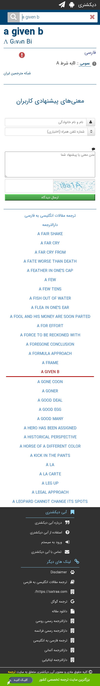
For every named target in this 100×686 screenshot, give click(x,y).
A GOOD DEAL (50, 400)
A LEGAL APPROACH (50, 492)
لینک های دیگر (59, 562)
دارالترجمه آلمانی (55, 650)
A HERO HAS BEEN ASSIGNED (50, 428)
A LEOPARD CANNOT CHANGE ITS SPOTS (50, 502)
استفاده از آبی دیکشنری (46, 532)
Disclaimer (59, 572)
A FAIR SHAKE (50, 234)
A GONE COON (50, 382)
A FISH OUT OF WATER (50, 298)
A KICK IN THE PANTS (50, 456)
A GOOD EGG (50, 410)
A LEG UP (50, 483)
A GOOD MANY (50, 419)
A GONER (50, 391)
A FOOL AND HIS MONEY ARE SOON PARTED (50, 317)
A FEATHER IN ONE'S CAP (50, 271)
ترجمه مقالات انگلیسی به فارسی (50, 215)
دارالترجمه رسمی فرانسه (50, 630)
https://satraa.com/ (51, 592)
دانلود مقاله (59, 611)
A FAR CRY (50, 243)
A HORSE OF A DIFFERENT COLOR (50, 446)
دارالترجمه (50, 225)
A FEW (50, 280)
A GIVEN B (50, 372)
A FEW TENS (50, 289)
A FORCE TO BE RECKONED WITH (50, 335)
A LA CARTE (50, 474)
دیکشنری (86, 5)
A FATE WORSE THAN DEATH (50, 261)
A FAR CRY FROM (50, 252)
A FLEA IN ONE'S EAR (50, 308)
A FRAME (50, 363)
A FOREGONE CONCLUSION (50, 344)
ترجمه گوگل (59, 601)
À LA (50, 465)
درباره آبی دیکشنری (48, 522)
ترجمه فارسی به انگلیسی (50, 640)
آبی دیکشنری (56, 512)
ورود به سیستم (51, 542)
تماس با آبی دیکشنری (46, 552)
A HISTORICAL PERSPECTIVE (50, 437)
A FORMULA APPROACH (50, 354)
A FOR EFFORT (50, 326)
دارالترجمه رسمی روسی (51, 621)
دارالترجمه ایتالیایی (54, 660)
